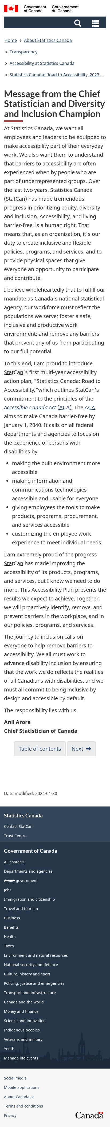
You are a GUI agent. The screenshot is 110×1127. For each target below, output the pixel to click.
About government (21, 880)
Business (12, 917)
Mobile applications (21, 1087)
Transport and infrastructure (30, 992)
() (38, 407)
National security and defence (31, 964)
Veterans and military (23, 1039)
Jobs (7, 889)
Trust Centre (15, 835)
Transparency (23, 52)
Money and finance (21, 1011)
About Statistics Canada (48, 40)
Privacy (10, 1115)
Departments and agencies (28, 871)
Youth (9, 1048)
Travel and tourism (21, 908)
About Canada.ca (19, 1096)
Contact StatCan (18, 826)
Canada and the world (24, 1002)
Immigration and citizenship (29, 899)
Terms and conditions (23, 1106)
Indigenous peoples (22, 1030)
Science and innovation (25, 1020)
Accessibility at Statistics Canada (42, 63)
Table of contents (40, 748)
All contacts (14, 861)
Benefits (11, 927)
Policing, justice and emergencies (34, 983)
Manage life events (21, 1058)
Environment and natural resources (36, 955)
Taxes (9, 945)
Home (11, 40)
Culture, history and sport (27, 973)
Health (10, 936)
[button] (55, 23)
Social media (15, 1078)
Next (77, 748)
